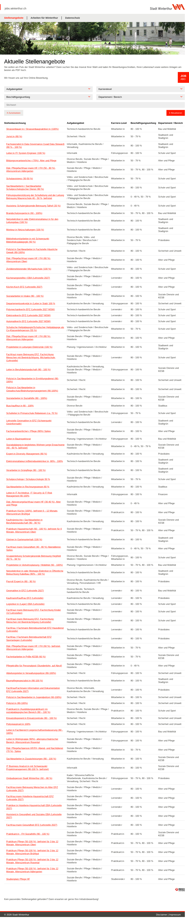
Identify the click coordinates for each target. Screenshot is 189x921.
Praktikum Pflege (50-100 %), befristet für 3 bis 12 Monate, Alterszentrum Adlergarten (32, 870)
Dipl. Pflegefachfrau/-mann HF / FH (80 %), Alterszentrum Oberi (28, 260)
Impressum (175, 914)
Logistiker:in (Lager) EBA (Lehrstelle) (25, 604)
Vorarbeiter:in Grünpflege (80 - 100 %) (26, 470)
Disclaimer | (162, 914)
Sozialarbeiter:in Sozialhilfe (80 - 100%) (26, 398)
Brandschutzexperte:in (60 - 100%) (24, 213)
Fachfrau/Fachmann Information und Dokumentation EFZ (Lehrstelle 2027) (33, 689)
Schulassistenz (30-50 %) (19, 178)
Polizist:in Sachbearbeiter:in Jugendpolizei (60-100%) (33, 697)
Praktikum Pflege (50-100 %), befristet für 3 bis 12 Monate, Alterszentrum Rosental (32, 861)
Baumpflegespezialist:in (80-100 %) (24, 680)
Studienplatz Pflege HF (18, 879)
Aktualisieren (176, 113)
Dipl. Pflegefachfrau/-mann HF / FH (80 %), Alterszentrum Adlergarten (28, 338)
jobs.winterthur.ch (15, 8)
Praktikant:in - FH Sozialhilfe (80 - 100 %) (27, 834)
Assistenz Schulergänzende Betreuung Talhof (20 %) (33, 205)
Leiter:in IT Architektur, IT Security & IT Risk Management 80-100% (29, 494)
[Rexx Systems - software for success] (180, 889)
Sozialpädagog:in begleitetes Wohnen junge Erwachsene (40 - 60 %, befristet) (35, 446)
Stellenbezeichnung (15, 123)
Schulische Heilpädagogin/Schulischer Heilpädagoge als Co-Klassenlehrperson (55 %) (35, 329)
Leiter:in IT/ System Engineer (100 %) (25, 153)
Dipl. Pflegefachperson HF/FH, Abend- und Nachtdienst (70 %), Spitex (34, 750)
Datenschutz (72, 17)
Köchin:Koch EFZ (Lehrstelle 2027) (24, 287)
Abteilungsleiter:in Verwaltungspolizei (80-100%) (31, 673)
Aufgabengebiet (75, 123)
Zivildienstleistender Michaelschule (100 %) (28, 269)
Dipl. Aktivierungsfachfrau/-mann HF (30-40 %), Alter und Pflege (33, 503)
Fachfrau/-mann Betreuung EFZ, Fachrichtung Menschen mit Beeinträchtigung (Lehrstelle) (30, 620)
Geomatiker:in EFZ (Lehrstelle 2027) (25, 590)
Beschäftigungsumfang (143, 123)
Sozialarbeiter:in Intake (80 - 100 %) (25, 296)
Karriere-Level (119, 123)
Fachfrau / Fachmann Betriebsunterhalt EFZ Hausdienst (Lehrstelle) (35, 629)
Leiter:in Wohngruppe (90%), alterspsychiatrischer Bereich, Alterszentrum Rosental (32, 740)
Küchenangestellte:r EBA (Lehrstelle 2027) (28, 278)
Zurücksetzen (14, 113)
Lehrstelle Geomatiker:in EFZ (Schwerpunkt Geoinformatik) (28, 422)
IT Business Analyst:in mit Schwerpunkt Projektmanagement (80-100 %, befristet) (27, 768)
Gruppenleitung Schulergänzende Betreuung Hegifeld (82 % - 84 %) (33, 557)
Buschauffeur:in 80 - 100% (20, 405)
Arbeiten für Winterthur (44, 17)
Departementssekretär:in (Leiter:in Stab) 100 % (30, 303)
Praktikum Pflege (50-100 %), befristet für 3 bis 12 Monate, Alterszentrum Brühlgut (32, 852)
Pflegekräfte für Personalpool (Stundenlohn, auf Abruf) (34, 665)
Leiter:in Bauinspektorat (18, 439)
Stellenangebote (13, 17)
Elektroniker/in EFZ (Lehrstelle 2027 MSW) (28, 315)
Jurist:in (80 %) (14, 136)
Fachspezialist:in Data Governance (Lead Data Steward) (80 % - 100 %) (35, 145)
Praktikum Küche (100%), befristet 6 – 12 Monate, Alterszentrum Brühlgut (32, 512)
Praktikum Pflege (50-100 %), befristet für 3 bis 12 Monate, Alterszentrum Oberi (32, 843)
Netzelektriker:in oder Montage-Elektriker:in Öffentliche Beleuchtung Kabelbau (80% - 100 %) (34, 572)
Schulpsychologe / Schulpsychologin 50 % (28, 479)
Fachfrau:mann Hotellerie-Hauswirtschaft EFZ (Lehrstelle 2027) (30, 798)
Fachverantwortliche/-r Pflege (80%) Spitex (28, 431)
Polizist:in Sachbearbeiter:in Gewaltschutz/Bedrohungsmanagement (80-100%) (32, 389)
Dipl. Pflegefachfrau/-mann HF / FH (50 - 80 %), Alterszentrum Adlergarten (31, 169)
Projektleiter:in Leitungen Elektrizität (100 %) (29, 347)
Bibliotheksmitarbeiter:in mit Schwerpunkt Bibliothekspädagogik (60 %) (27, 240)
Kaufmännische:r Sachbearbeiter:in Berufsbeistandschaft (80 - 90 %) (24, 521)
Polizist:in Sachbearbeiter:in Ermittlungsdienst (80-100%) (32, 380)
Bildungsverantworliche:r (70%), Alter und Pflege (31, 160)
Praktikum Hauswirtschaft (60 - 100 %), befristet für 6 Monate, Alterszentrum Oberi (34, 530)
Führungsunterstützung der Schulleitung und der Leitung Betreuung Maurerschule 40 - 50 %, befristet (35, 197)
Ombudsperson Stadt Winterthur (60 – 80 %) (29, 778)
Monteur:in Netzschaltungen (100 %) (25, 229)
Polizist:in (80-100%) (17, 703)
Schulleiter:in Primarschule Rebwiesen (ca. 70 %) (32, 413)
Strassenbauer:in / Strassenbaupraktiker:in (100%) (32, 129)
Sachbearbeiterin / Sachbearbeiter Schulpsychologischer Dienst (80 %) (25, 187)
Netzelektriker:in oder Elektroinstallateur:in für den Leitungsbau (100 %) (32, 221)
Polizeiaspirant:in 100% (18, 724)
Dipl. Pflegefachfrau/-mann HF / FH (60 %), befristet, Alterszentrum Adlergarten (33, 648)
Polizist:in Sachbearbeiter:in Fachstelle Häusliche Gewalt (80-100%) (31, 251)
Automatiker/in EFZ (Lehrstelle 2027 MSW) (28, 321)
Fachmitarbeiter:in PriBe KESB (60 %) (26, 656)
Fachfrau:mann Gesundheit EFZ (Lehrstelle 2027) (31, 825)
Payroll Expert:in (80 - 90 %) (21, 581)
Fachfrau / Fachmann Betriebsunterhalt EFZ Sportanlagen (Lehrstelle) (28, 638)
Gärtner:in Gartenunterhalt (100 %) (24, 539)
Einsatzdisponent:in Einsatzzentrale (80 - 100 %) (31, 718)
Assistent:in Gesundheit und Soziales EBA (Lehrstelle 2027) (34, 816)
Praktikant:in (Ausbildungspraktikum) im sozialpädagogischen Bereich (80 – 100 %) (28, 711)
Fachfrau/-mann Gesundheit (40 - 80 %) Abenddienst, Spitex (33, 548)
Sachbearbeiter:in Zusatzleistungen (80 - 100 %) (31, 758)
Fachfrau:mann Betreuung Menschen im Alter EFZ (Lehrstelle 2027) (32, 789)
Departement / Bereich (170, 123)
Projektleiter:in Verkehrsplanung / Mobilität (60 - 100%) (34, 565)
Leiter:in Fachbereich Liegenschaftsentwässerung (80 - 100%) (34, 731)
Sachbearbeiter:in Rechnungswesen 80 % (27, 486)
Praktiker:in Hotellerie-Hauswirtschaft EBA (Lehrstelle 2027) (34, 807)
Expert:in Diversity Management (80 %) (26, 453)
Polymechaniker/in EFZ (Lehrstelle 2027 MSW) (30, 309)
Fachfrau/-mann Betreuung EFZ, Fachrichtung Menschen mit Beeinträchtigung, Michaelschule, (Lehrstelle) (31, 357)
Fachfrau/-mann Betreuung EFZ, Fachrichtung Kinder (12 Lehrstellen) (33, 611)
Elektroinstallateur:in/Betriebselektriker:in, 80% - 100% (34, 461)
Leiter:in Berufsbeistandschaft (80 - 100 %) (28, 369)
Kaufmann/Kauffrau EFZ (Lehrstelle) (24, 598)
